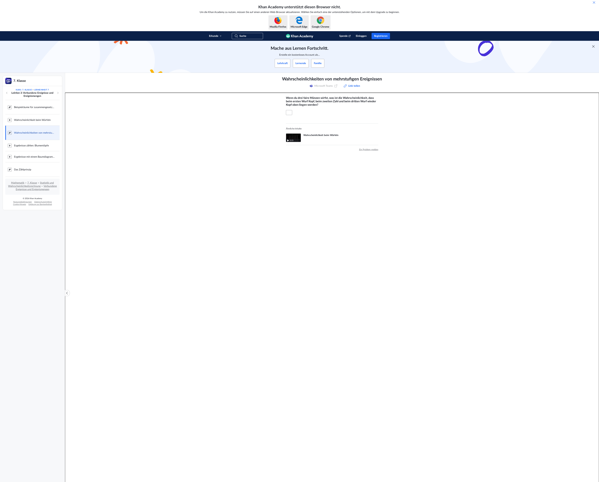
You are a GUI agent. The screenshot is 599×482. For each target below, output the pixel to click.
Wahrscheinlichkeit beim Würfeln (32, 120)
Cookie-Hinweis (19, 204)
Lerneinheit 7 (41, 90)
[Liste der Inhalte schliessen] (67, 293)
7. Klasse (32, 183)
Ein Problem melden (368, 150)
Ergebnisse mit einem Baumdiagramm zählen (34, 157)
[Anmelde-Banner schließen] (593, 46)
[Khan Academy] (299, 36)
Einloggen (361, 36)
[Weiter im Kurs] (58, 93)
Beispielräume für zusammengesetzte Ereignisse (34, 107)
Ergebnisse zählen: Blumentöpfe (31, 145)
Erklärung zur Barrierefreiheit (40, 204)
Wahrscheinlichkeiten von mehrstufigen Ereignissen (34, 133)
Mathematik (17, 183)
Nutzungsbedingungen (22, 202)
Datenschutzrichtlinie (43, 202)
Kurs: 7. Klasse (24, 90)
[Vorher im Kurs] (7, 93)
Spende (343, 36)
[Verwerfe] (594, 2)
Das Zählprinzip (22, 169)
